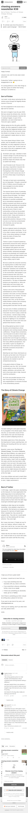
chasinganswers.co (7, 603)
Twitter (15, 592)
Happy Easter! (4, 754)
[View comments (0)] (8, 757)
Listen (24, 17)
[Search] (25, 746)
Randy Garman (10, 755)
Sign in (25, 2)
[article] (14, 753)
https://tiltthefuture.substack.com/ (12, 726)
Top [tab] (3, 746)
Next (23, 649)
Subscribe (19, 2)
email (17, 588)
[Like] (2, 757)
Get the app (21, 806)
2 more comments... (5, 739)
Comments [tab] (4, 660)
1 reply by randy (9, 700)
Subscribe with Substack (15, 790)
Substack (7, 810)
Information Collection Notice (15, 633)
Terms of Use (21, 631)
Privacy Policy (16, 796)
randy (6, 16)
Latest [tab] (6, 746)
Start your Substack (10, 806)
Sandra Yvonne (8, 673)
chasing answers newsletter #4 (9, 751)
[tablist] (7, 659)
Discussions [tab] (12, 746)
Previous (6, 649)
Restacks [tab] (11, 660)
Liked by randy (9, 675)
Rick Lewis (6, 705)
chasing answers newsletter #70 (9, 761)
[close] (24, 765)
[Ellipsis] (26, 673)
